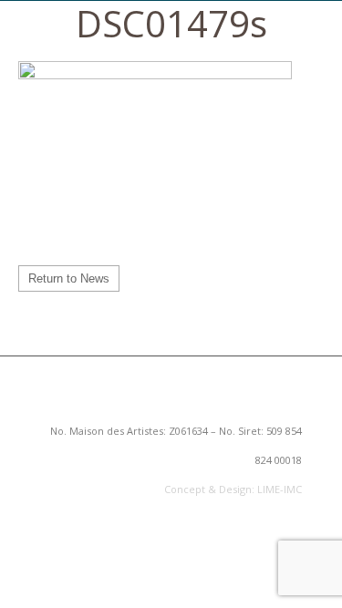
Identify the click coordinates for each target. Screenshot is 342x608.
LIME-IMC (279, 489)
